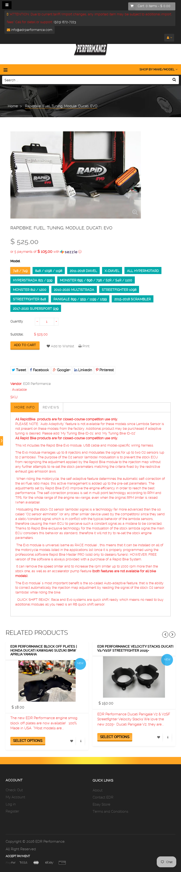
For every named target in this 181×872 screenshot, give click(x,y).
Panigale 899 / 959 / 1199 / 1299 (80, 299)
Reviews (51, 407)
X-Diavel (112, 271)
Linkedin (84, 370)
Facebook (40, 370)
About (98, 790)
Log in (11, 804)
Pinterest (106, 370)
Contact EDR (103, 797)
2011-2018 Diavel (83, 271)
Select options (27, 741)
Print (85, 346)
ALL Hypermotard (143, 271)
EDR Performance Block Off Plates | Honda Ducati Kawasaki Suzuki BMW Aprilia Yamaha (43, 650)
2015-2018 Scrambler (132, 299)
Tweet (20, 370)
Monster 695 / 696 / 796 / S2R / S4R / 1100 (96, 280)
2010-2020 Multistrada (74, 290)
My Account (15, 797)
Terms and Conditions (110, 811)
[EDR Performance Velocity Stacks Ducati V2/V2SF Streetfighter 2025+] (134, 677)
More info (24, 407)
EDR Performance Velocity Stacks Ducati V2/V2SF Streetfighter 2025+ (135, 648)
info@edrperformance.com (31, 30)
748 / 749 (20, 271)
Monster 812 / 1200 (29, 290)
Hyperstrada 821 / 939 (32, 280)
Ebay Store (101, 804)
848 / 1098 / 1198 (48, 271)
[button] (90, 251)
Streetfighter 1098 (119, 290)
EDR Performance (37, 384)
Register (12, 811)
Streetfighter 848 (29, 299)
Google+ (63, 370)
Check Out (14, 790)
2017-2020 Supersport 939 (35, 308)
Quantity (16, 321)
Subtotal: (17, 334)
